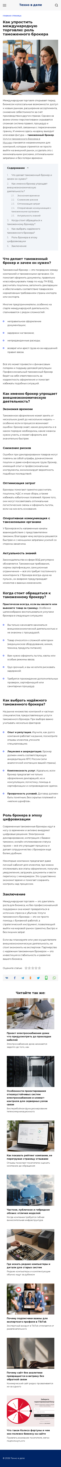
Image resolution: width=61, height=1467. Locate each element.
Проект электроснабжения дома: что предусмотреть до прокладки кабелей (29, 1036)
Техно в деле (30, 5)
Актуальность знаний (28, 215)
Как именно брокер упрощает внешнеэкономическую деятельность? (27, 187)
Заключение (19, 246)
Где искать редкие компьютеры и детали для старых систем (28, 1266)
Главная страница (12, 16)
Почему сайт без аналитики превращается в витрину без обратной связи (25, 1376)
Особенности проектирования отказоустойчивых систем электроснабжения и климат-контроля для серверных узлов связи (27, 1098)
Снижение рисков (27, 199)
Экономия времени (28, 195)
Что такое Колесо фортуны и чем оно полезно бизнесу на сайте (28, 1432)
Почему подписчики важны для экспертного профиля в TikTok (27, 1320)
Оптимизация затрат (28, 204)
